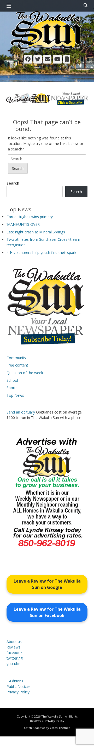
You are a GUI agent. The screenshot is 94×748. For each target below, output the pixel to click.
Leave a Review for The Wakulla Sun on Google (47, 584)
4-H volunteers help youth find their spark (41, 252)
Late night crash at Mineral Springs (36, 231)
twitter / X (15, 658)
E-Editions (15, 680)
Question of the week (25, 372)
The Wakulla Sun (52, 716)
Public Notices (19, 686)
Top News (15, 395)
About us (14, 641)
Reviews (13, 647)
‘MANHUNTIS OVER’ (23, 224)
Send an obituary (21, 412)
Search (13, 183)
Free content (17, 365)
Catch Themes (60, 728)
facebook (14, 652)
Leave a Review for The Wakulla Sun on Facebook (47, 612)
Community (16, 357)
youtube (13, 663)
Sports (12, 387)
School (12, 380)
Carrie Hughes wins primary (30, 216)
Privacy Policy (18, 691)
